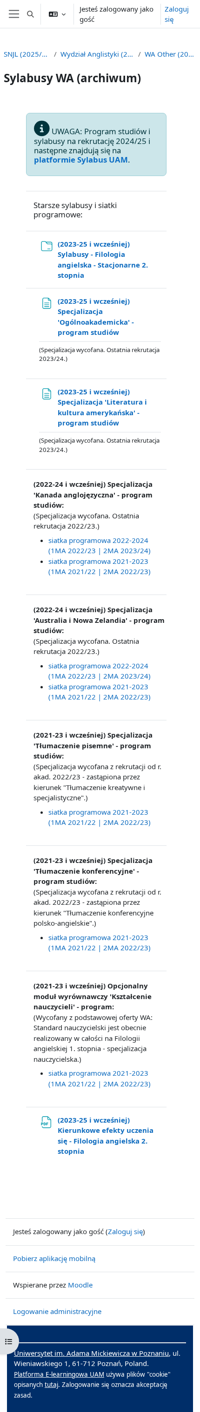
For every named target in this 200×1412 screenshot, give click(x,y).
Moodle (80, 1284)
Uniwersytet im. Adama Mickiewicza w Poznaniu (91, 1353)
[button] (30, 14)
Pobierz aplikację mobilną (54, 1258)
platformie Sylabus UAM (81, 159)
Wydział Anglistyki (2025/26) (97, 54)
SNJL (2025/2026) (27, 54)
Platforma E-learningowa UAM (59, 1374)
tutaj (51, 1384)
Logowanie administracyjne (57, 1311)
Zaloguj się (177, 14)
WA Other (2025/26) (170, 54)
